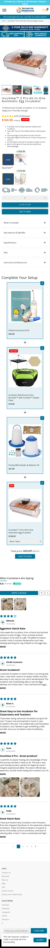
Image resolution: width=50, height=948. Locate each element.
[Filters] (41, 593)
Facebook (5, 908)
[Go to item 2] (20, 604)
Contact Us (6, 873)
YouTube (5, 905)
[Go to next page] (36, 846)
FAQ (3, 887)
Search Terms (7, 891)
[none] (6, 90)
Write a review (19, 593)
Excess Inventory (25, 17)
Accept (40, 940)
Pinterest (5, 919)
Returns (5, 880)
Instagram (6, 912)
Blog (3, 883)
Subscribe (39, 930)
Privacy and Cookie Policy (12, 894)
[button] (8, 116)
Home (4, 21)
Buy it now (25, 211)
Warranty (5, 876)
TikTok (4, 916)
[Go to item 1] (7, 604)
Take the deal (25, 556)
